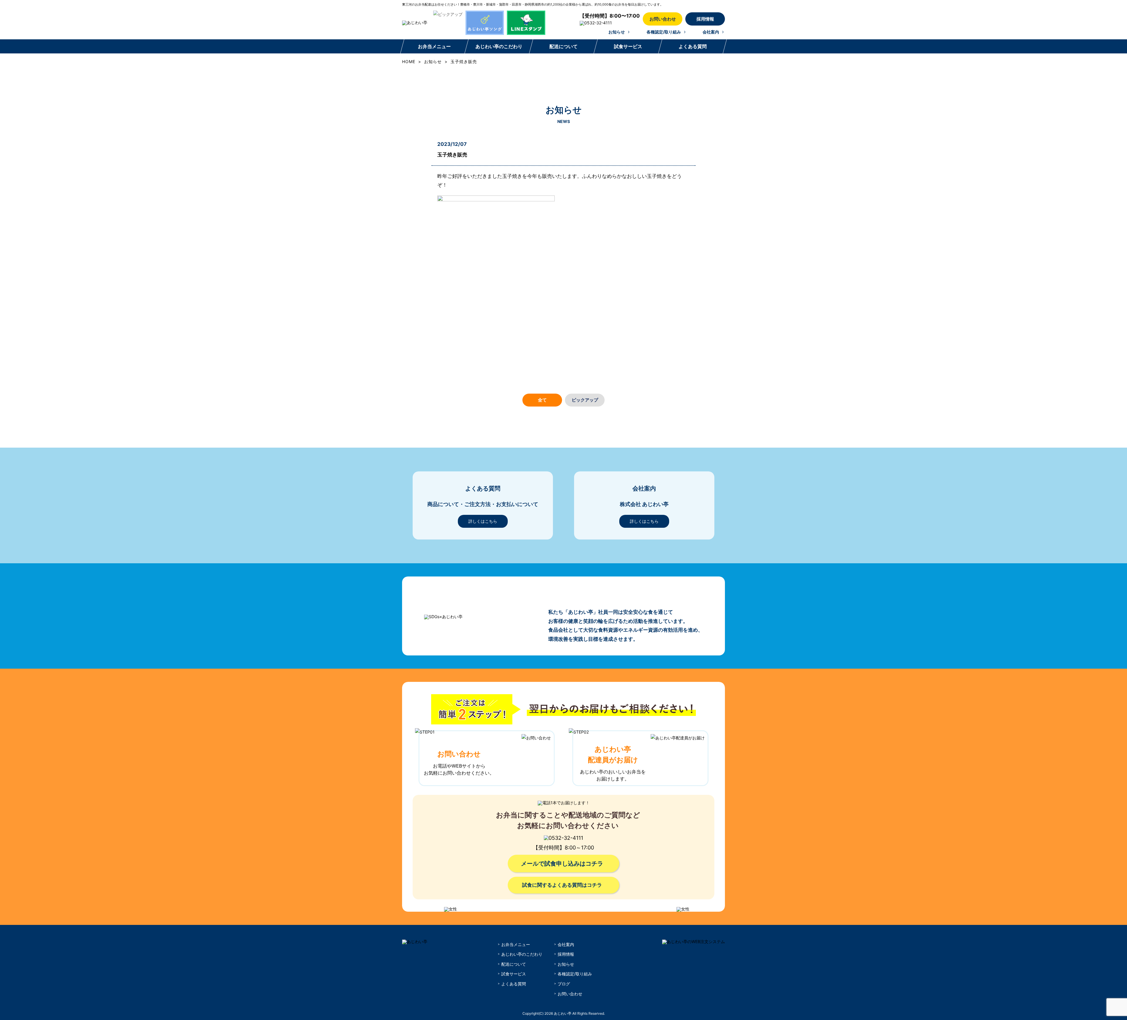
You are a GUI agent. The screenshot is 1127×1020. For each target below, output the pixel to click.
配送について (563, 46)
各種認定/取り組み (664, 31)
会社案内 (711, 31)
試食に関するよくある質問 (562, 885)
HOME (408, 61)
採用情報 (705, 19)
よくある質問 (692, 46)
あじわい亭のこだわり (498, 46)
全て (542, 400)
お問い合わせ (662, 19)
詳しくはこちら (482, 521)
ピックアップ (585, 400)
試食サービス (628, 46)
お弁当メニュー (434, 46)
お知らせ (616, 31)
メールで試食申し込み (562, 863)
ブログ (564, 983)
